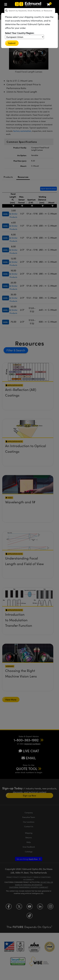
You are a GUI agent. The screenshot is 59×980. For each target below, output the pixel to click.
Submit (11, 43)
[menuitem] (6, 4)
